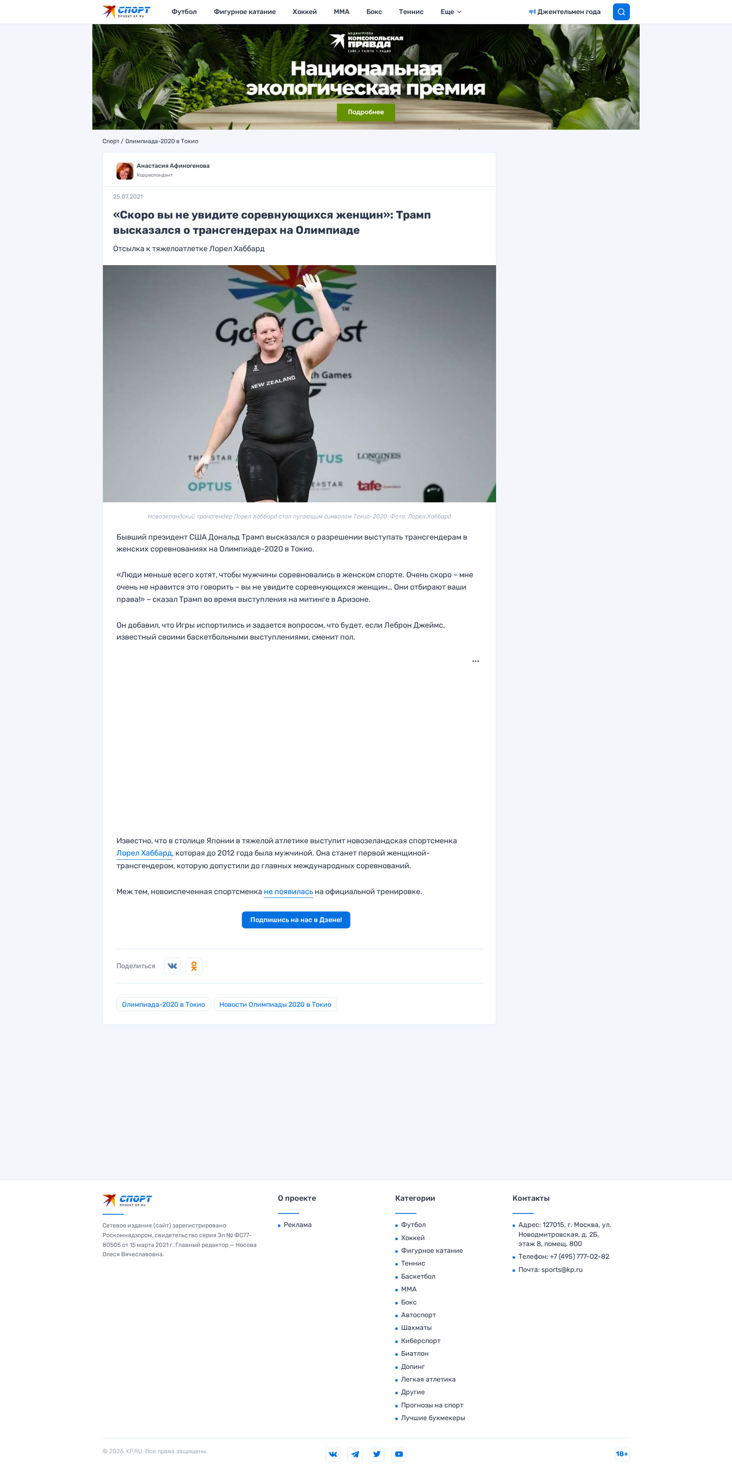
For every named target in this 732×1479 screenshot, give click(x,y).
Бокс (374, 12)
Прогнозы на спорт (432, 1405)
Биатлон (415, 1353)
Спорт (111, 141)
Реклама (298, 1225)
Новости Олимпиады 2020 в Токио (275, 1004)
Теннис (411, 12)
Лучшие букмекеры (433, 1418)
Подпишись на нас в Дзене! (296, 920)
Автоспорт (418, 1315)
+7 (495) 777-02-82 (579, 1256)
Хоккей (305, 12)
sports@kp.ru (562, 1270)
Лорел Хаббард (144, 853)
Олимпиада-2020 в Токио (161, 141)
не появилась (288, 891)
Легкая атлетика (428, 1379)
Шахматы (416, 1328)
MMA (341, 12)
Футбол (184, 12)
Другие (413, 1392)
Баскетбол (418, 1276)
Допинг (413, 1367)
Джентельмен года (569, 12)
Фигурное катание (245, 12)
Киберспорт (421, 1341)
